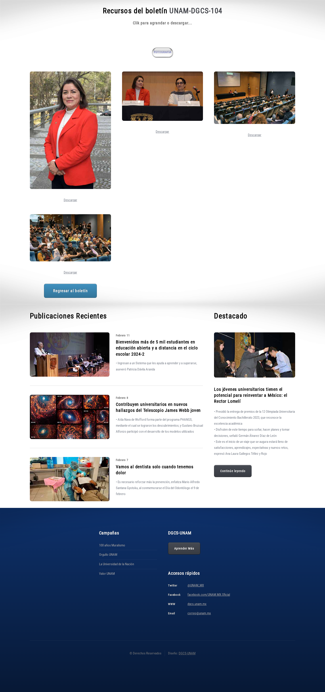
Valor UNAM (107, 574)
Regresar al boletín (70, 290)
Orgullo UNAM (108, 555)
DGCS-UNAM (187, 653)
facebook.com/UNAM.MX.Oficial (208, 595)
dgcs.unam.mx (196, 604)
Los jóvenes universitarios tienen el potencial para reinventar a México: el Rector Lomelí (250, 395)
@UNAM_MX (195, 585)
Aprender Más (184, 548)
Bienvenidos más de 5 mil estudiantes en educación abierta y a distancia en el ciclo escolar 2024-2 (157, 348)
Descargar (70, 200)
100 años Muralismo (112, 545)
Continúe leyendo (232, 471)
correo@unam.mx (199, 613)
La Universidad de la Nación (116, 564)
